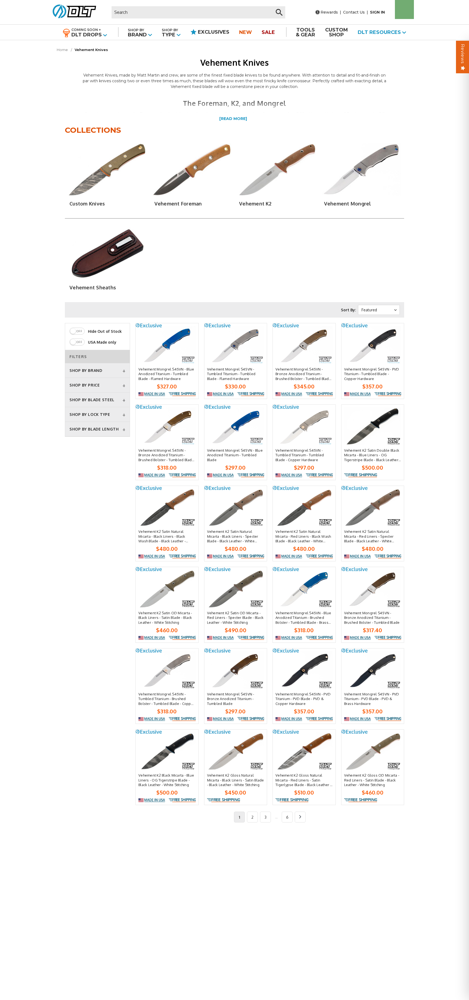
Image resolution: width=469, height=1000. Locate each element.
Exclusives (213, 32)
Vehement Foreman (178, 204)
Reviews (462, 54)
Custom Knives (87, 204)
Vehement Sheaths (92, 287)
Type (170, 33)
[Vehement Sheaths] (107, 253)
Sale (268, 32)
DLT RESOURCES (380, 32)
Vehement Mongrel (347, 204)
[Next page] (300, 817)
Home (62, 50)
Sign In (377, 12)
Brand (138, 33)
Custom (336, 32)
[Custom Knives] (107, 169)
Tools (305, 32)
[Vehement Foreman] (192, 169)
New (245, 32)
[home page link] (72, 12)
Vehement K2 (255, 204)
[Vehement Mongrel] (361, 169)
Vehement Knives (91, 50)
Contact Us (354, 12)
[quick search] (279, 12)
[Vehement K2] (276, 169)
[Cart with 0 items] (404, 9)
